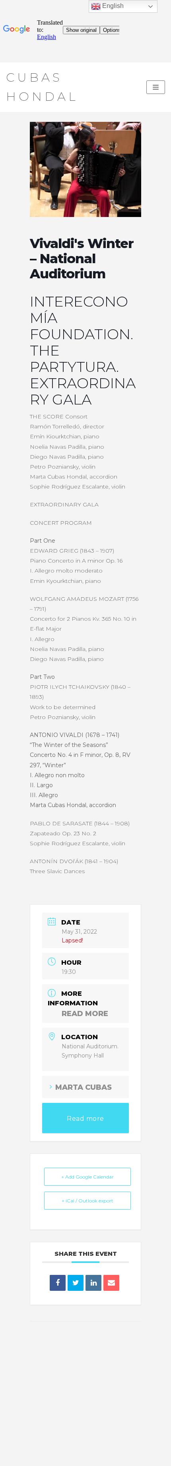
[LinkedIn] (93, 1283)
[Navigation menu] (155, 87)
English (112, 5)
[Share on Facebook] (58, 1283)
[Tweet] (76, 1283)
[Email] (111, 1283)
